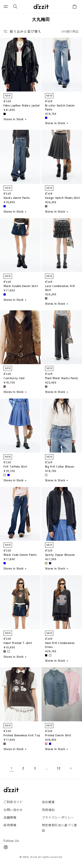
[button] (5, 6)
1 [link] (11, 768)
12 (59, 768)
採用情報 (9, 825)
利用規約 (48, 810)
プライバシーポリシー (58, 817)
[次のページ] (70, 768)
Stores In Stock (15, 119)
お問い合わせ (13, 810)
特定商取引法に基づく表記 (59, 828)
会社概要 (48, 802)
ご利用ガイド (13, 802)
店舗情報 (9, 817)
